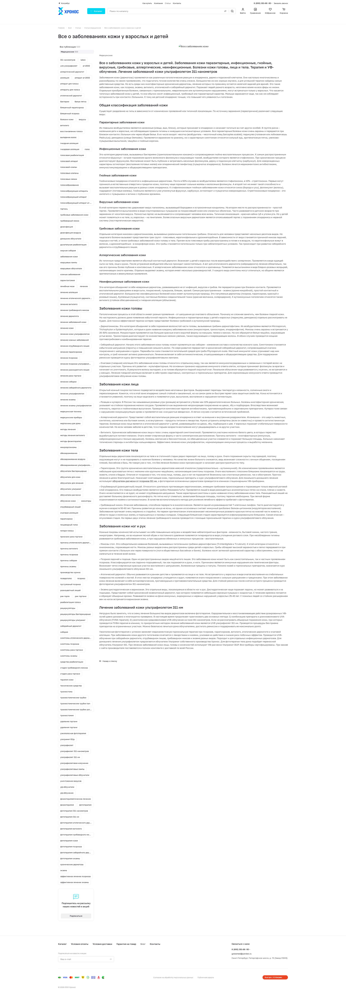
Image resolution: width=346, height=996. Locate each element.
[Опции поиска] (225, 11)
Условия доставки (102, 944)
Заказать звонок (281, 3)
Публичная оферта (206, 977)
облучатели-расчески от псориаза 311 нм (134, 481)
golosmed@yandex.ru (241, 954)
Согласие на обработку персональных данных (173, 977)
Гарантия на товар (126, 944)
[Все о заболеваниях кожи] (193, 46)
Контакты (155, 944)
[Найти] (232, 11)
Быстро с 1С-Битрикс (273, 977)
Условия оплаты (79, 944)
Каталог (62, 944)
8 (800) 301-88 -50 (262, 3)
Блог (142, 944)
